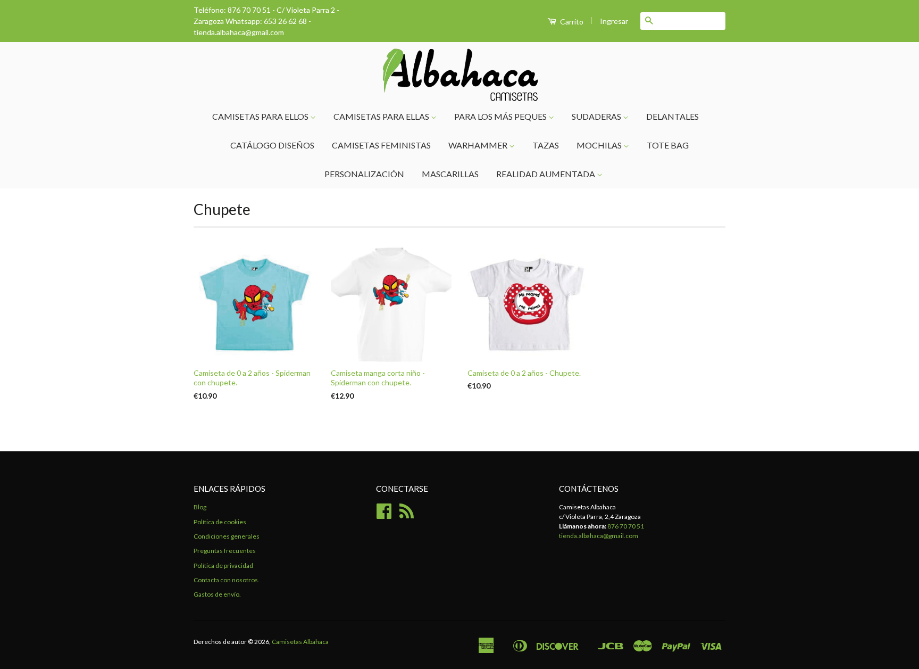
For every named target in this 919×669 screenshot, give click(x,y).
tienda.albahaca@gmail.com (598, 536)
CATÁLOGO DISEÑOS (272, 145)
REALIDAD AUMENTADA (546, 174)
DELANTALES (672, 116)
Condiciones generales (227, 536)
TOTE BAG (668, 145)
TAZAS (545, 145)
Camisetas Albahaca (300, 642)
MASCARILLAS (450, 174)
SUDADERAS (597, 116)
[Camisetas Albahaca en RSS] (406, 515)
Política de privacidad (223, 565)
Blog (200, 507)
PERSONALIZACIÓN (364, 174)
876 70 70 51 (625, 526)
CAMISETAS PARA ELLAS (382, 116)
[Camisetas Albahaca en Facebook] (384, 515)
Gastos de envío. (217, 594)
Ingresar (614, 21)
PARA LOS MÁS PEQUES (501, 116)
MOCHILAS (600, 145)
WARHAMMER (478, 145)
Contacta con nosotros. (227, 580)
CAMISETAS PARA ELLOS (261, 116)
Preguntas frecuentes (225, 551)
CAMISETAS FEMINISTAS (381, 145)
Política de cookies (220, 522)
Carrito (570, 21)
